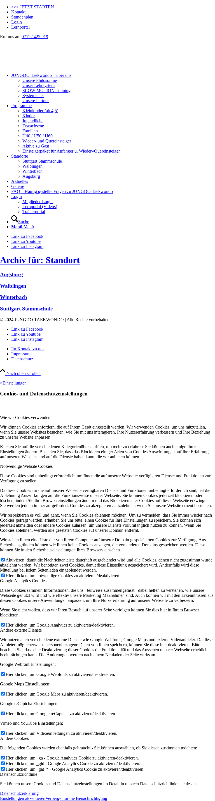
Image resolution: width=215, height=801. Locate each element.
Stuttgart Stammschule (26, 309)
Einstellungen (15, 383)
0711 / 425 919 (35, 36)
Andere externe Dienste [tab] (21, 630)
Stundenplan (22, 17)
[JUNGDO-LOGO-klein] (42, 65)
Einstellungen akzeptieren (22, 798)
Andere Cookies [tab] (14, 738)
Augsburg (11, 274)
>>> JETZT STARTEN (32, 6)
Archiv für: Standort (40, 260)
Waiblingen (13, 286)
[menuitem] (113, 7)
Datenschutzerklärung (19, 793)
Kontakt (18, 12)
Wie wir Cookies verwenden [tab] (25, 417)
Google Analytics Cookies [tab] (23, 580)
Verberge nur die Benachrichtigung (76, 798)
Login (16, 22)
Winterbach (13, 297)
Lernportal (20, 27)
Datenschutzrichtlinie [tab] (18, 774)
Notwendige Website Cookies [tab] (26, 466)
